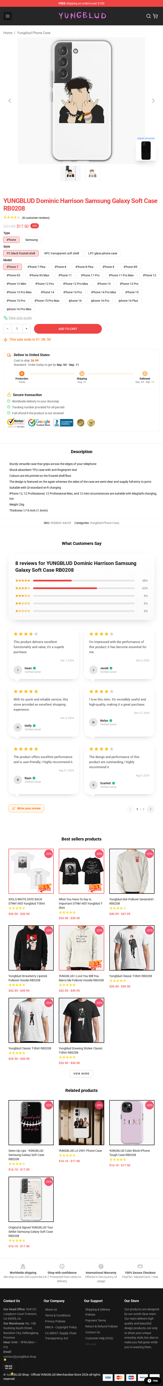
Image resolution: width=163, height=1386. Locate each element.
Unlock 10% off (8, 1367)
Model (7, 260)
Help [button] (155, 1380)
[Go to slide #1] (70, 173)
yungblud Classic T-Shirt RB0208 (130, 976)
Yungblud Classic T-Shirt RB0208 (29, 1048)
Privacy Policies (55, 1321)
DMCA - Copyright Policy (61, 1327)
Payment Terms (95, 1320)
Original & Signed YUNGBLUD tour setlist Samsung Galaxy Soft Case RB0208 (30, 1232)
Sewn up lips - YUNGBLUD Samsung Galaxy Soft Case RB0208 (26, 1155)
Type (6, 233)
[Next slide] (153, 100)
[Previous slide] (10, 100)
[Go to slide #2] (92, 173)
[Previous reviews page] (130, 809)
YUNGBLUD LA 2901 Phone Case (80, 1150)
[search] (148, 16)
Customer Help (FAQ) (99, 1338)
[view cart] (155, 16)
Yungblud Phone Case (33, 33)
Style (6, 246)
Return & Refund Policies (101, 1326)
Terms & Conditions (57, 1315)
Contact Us (92, 1332)
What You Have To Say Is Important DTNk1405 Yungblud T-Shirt (81, 903)
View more (81, 1073)
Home (7, 33)
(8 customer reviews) (36, 217)
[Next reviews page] (151, 809)
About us (51, 1309)
